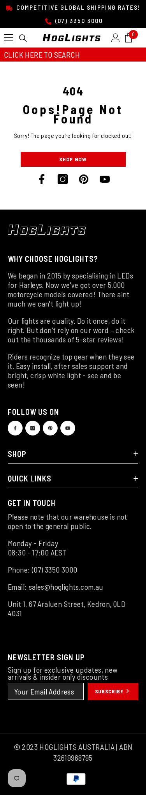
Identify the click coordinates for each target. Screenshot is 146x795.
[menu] (8, 37)
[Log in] (115, 37)
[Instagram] (62, 179)
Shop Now (73, 159)
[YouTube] (104, 179)
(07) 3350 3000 (78, 20)
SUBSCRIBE (110, 691)
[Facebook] (41, 179)
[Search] (23, 38)
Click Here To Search (42, 54)
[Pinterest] (83, 179)
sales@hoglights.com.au (66, 586)
